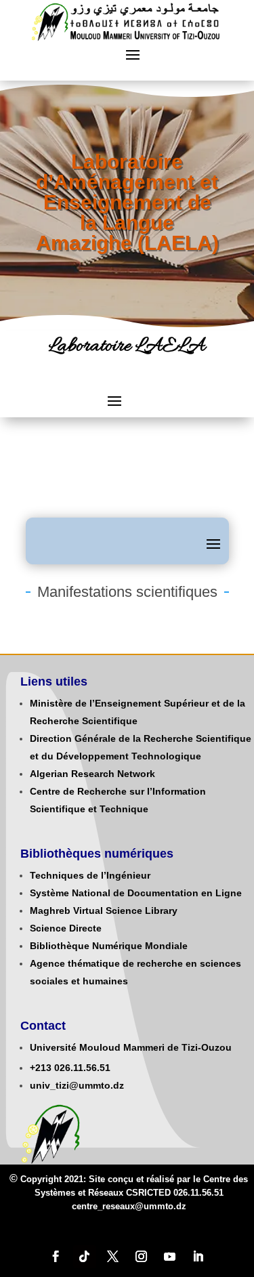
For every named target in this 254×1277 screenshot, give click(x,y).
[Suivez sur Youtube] (170, 1256)
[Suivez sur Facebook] (56, 1256)
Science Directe (66, 928)
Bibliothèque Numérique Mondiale (109, 945)
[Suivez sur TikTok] (84, 1256)
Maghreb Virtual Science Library (103, 910)
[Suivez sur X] (113, 1256)
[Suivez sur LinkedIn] (198, 1256)
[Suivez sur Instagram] (141, 1256)
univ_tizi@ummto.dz (77, 1085)
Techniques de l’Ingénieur (90, 875)
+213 (40, 1067)
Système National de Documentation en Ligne (136, 892)
